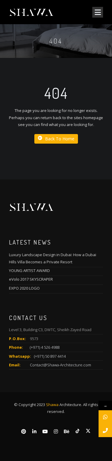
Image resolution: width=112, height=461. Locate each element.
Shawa (52, 404)
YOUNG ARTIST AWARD (29, 270)
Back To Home (59, 139)
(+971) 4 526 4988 (44, 347)
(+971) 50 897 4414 (50, 356)
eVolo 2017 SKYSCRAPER (31, 279)
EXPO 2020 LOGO (24, 288)
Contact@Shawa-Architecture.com (60, 365)
